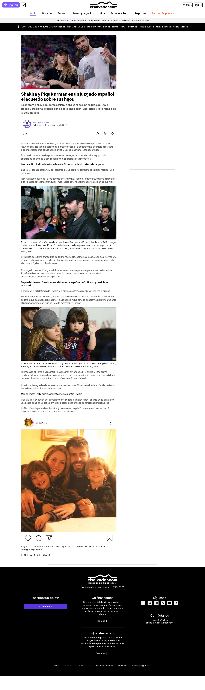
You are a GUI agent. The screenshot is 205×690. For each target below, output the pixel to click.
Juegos (80, 20)
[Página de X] (149, 604)
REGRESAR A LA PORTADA (35, 555)
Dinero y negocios (83, 13)
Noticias (47, 13)
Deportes (140, 13)
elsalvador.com (117, 27)
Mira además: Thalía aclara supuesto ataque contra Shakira (51, 393)
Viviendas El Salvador (120, 20)
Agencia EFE (43, 122)
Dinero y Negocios (140, 665)
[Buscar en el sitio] (23, 5)
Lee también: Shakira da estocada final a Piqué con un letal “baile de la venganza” (63, 164)
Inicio (33, 13)
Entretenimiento (120, 13)
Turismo (62, 13)
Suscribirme (45, 606)
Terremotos (61, 20)
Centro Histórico (142, 20)
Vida (102, 13)
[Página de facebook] (143, 604)
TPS (71, 20)
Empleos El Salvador (97, 20)
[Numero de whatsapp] (162, 604)
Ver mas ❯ (101, 620)
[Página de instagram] (156, 604)
